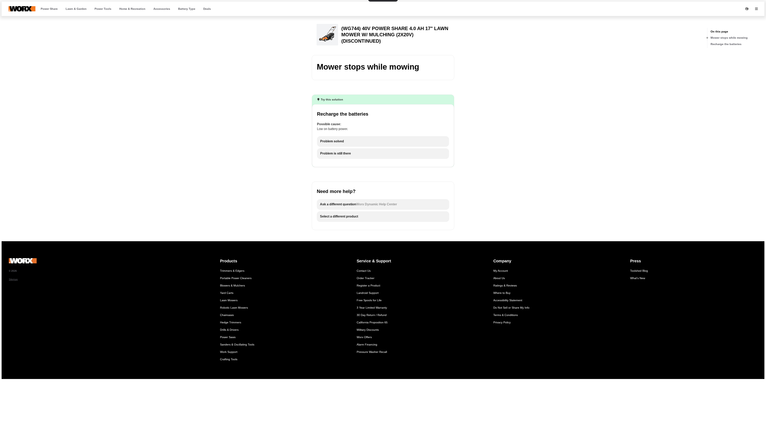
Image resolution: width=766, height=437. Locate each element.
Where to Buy (501, 292)
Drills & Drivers (229, 329)
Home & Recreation (132, 8)
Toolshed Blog (639, 270)
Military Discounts (368, 329)
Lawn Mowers (229, 300)
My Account (500, 270)
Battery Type (186, 8)
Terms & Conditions (505, 315)
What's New (637, 278)
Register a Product (368, 285)
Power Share (49, 8)
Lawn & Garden (76, 8)
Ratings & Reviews (505, 285)
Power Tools (103, 8)
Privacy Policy (502, 322)
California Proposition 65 (372, 322)
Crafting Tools (228, 359)
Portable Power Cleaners (236, 278)
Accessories (161, 8)
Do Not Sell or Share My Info (511, 307)
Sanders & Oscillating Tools (237, 344)
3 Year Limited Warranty (372, 307)
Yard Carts (226, 292)
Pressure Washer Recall (372, 351)
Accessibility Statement (507, 300)
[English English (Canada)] (747, 9)
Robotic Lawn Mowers (234, 307)
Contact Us (364, 270)
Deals (207, 8)
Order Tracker (365, 278)
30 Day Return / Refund (372, 315)
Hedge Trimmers (230, 322)
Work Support (228, 351)
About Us (499, 278)
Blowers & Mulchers (232, 285)
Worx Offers (364, 337)
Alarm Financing (367, 344)
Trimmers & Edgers (232, 270)
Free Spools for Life (369, 300)
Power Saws (228, 337)
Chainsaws (227, 315)
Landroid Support (368, 292)
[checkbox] (383, 141)
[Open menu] (756, 9)
